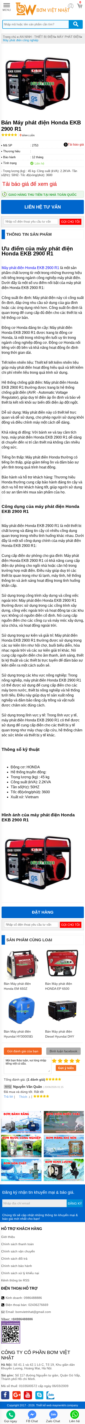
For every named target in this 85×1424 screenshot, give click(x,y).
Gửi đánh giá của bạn (22, 1051)
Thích (23, 1097)
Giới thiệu (8, 1237)
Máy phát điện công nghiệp (20, 40)
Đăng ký (75, 1203)
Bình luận (27, 135)
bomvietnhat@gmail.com (33, 1312)
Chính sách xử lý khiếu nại (20, 1273)
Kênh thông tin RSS (15, 1280)
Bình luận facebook (63, 1051)
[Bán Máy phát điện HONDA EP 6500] (63, 980)
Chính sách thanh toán (17, 1244)
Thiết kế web (44, 1405)
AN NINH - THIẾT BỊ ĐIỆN (37, 37)
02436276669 (38, 1305)
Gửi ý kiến (66, 1068)
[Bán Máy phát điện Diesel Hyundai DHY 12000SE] (63, 1026)
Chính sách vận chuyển (18, 1251)
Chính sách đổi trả (14, 1258)
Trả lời (8, 1096)
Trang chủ (9, 37)
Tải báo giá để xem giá (29, 184)
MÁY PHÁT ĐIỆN (68, 37)
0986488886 (33, 1298)
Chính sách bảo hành (16, 1266)
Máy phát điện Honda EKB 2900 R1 (30, 268)
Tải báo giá (76, 144)
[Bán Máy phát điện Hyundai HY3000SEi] (22, 1027)
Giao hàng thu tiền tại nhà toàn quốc (42, 194)
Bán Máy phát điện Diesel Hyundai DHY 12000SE (59, 1036)
